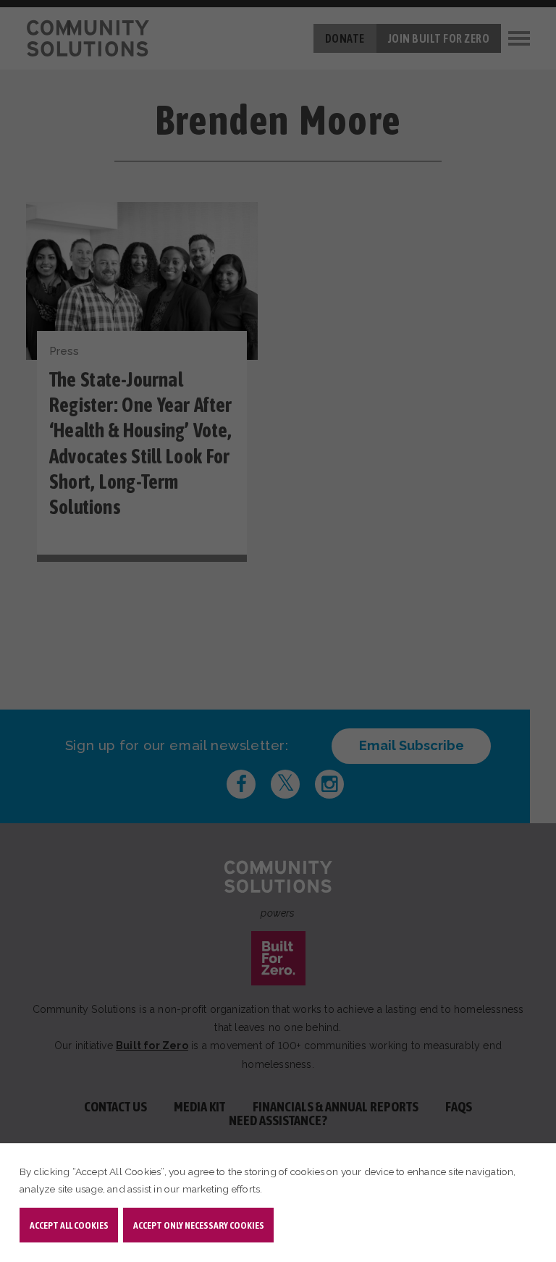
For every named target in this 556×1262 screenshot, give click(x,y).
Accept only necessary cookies (198, 1225)
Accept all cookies (69, 1225)
